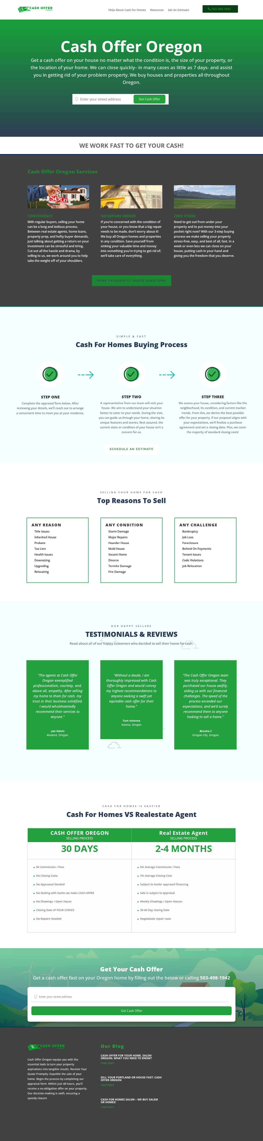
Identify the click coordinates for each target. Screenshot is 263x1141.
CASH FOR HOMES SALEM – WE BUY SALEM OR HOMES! (129, 1101)
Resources (157, 10)
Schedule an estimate (131, 449)
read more (107, 1063)
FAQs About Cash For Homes (127, 10)
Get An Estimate (178, 10)
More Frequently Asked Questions (131, 281)
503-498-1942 (221, 9)
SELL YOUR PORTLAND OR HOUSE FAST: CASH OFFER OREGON (131, 1078)
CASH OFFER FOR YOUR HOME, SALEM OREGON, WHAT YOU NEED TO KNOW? (126, 1057)
